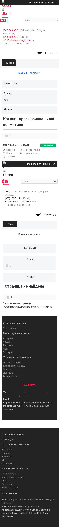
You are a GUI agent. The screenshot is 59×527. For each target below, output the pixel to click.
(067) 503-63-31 (11, 30)
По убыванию (30, 153)
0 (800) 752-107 (16, 392)
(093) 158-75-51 (11, 37)
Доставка (8, 372)
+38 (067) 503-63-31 (35, 392)
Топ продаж (9, 328)
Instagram (8, 338)
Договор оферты (12, 362)
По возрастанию (31, 150)
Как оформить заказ (14, 365)
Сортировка (10, 145)
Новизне (10, 150)
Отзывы (10, 156)
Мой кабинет (34, 163)
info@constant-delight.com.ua (18, 40)
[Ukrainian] (6, 11)
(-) (7, 135)
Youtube (7, 341)
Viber (5, 348)
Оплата (7, 369)
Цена (9, 153)
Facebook (8, 345)
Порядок (24, 145)
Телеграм (8, 352)
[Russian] (6, 2)
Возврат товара (12, 376)
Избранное (49, 163)
